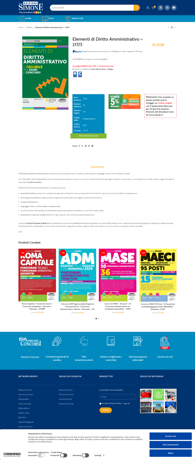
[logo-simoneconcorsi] (30, 341)
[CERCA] (137, 8)
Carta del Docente (98, 69)
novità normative (34, 182)
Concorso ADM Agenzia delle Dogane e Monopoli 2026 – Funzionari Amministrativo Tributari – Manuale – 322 (77, 306)
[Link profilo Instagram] (167, 7)
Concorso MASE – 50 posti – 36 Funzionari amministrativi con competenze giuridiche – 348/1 (117, 306)
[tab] (97, 167)
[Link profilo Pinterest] (86, 146)
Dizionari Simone (25, 426)
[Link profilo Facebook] (160, 7)
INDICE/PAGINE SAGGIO (88, 136)
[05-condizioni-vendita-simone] (57, 341)
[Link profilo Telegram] (92, 146)
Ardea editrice (24, 408)
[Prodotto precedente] (168, 27)
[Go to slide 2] (98, 318)
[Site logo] (30, 7)
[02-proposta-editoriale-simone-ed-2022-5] (165, 343)
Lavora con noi (165, 356)
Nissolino (22, 417)
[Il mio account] (147, 7)
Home (21, 27)
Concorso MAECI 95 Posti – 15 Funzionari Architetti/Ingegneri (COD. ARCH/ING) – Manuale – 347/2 (158, 306)
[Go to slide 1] (96, 318)
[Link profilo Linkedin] (89, 146)
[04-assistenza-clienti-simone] (84, 341)
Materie (29, 27)
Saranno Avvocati (66, 404)
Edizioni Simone (25, 390)
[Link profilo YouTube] (174, 7)
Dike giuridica (23, 399)
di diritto (44, 223)
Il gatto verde (23, 413)
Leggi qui (126, 403)
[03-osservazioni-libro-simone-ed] (111, 341)
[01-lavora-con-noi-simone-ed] (138, 341)
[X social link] (82, 146)
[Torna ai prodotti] (171, 27)
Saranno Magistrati (26, 422)
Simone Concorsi (30, 357)
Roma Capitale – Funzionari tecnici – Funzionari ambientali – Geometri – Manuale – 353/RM (37, 306)
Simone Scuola (24, 404)
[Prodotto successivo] (175, 27)
